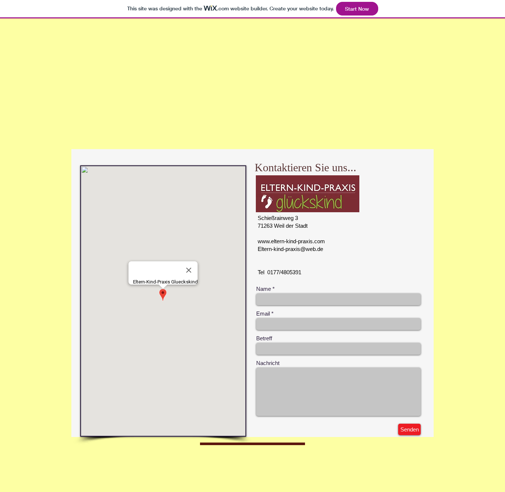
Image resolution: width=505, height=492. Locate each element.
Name (263, 289)
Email (263, 313)
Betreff (264, 338)
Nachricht (267, 363)
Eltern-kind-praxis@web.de (290, 249)
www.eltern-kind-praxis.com (291, 241)
